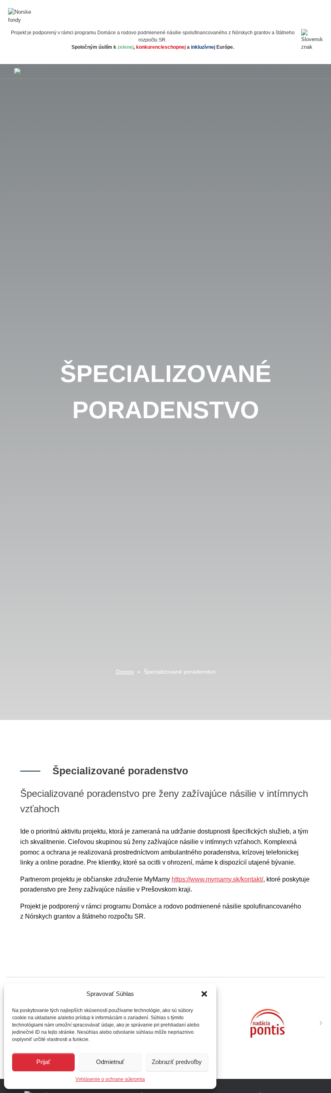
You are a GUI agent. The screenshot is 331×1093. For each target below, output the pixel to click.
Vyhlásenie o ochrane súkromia (110, 1079)
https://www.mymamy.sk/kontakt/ (217, 879)
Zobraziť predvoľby (177, 1061)
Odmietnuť (110, 1061)
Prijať (43, 1061)
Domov (125, 671)
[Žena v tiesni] (17, 71)
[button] (204, 994)
